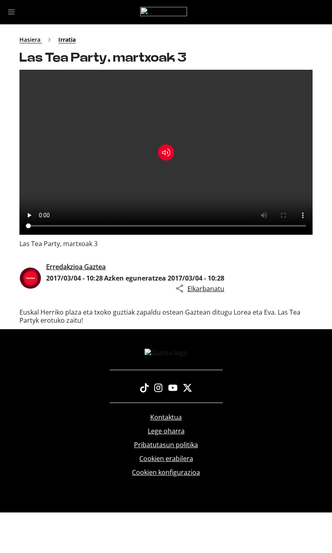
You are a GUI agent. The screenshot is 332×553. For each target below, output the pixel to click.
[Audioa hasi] (166, 152)
